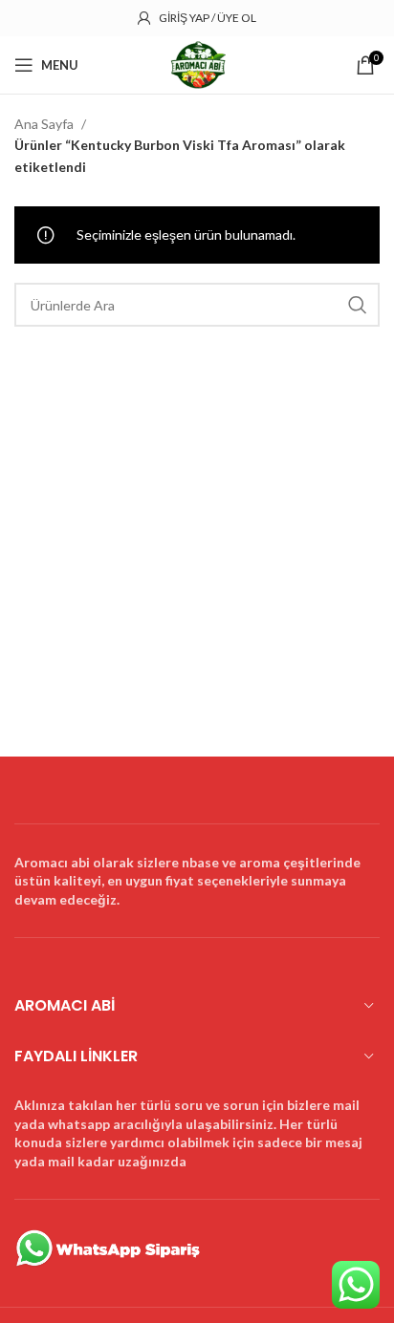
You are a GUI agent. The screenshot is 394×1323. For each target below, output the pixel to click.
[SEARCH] (358, 305)
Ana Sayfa (45, 124)
